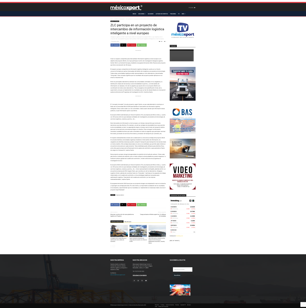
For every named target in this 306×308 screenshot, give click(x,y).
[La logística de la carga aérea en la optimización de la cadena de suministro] (119, 231)
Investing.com (179, 235)
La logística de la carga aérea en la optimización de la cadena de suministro (118, 240)
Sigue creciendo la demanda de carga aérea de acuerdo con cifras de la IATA (138, 240)
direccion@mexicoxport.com (117, 274)
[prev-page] (111, 246)
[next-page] (114, 246)
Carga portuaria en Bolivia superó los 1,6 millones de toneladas (153, 215)
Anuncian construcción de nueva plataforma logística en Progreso (122, 215)
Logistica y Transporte (119, 19)
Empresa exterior (120, 195)
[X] (193, 8)
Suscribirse (177, 275)
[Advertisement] (138, 53)
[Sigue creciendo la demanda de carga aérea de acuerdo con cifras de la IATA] (138, 231)
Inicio (111, 19)
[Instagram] (191, 8)
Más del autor (127, 221)
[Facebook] (189, 8)
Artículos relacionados (117, 221)
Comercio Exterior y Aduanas (117, 236)
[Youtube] (195, 8)
